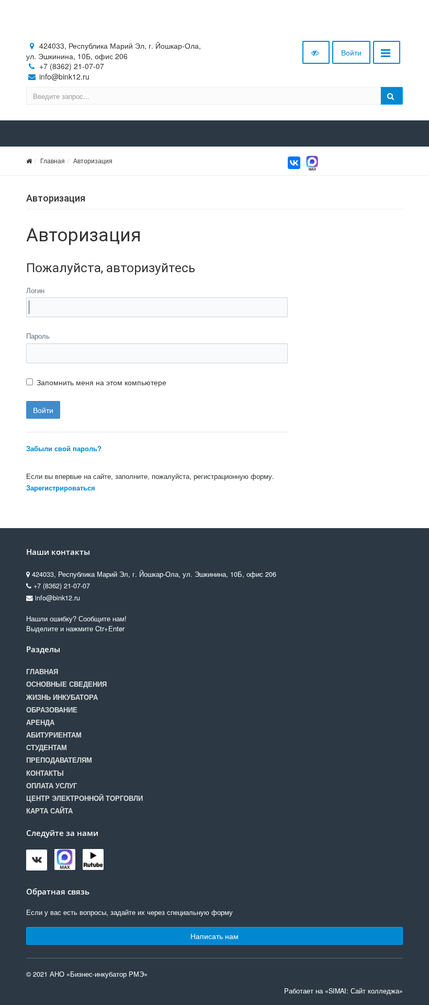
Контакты (45, 773)
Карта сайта (49, 811)
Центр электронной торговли (84, 798)
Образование (51, 709)
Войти (351, 52)
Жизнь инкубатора (62, 697)
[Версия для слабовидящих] (316, 52)
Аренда (40, 722)
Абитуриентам (54, 735)
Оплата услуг (51, 785)
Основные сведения (66, 684)
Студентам (46, 747)
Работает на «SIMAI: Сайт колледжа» (343, 991)
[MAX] (312, 162)
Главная (52, 160)
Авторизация (92, 160)
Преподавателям (59, 760)
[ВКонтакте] (294, 163)
